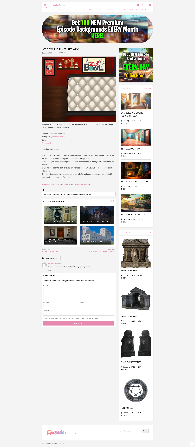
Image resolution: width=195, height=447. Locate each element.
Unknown (51, 263)
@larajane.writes (58, 137)
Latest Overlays (126, 233)
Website (46, 310)
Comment (47, 285)
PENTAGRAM (127, 408)
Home (46, 10)
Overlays (75, 10)
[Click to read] (60, 215)
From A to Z (46, 143)
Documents (121, 10)
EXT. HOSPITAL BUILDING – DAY (96, 242)
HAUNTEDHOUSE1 (129, 316)
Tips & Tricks (110, 10)
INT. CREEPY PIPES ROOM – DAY (59, 221)
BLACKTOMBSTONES (131, 362)
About (144, 10)
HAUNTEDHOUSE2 (129, 270)
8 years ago (58, 263)
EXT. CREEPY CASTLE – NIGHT (95, 221)
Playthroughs (133, 10)
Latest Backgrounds (128, 88)
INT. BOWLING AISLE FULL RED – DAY (102, 251)
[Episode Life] (58, 5)
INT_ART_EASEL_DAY (50, 251)
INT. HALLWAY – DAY (130, 149)
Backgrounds (63, 10)
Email (82, 303)
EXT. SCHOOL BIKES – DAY (134, 214)
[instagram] (142, 5)
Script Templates (87, 10)
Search (145, 431)
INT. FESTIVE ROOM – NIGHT (135, 182)
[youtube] (138, 5)
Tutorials (99, 10)
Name (46, 303)
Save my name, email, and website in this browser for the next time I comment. (71, 318)
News (53, 10)
